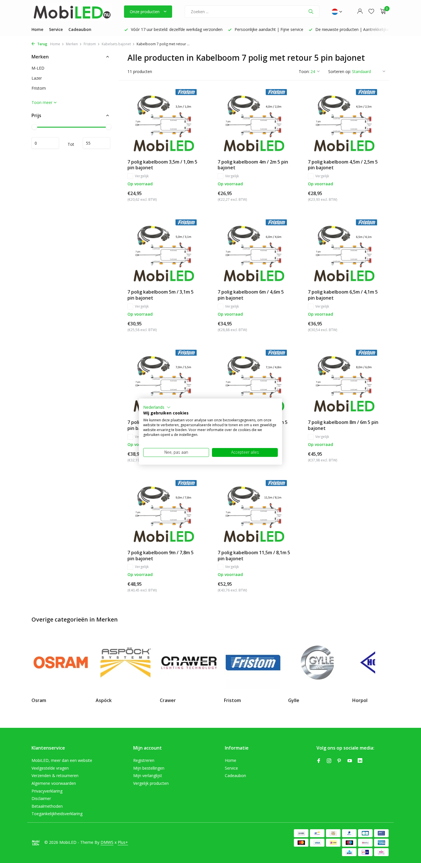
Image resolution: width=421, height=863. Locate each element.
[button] (157, 407)
